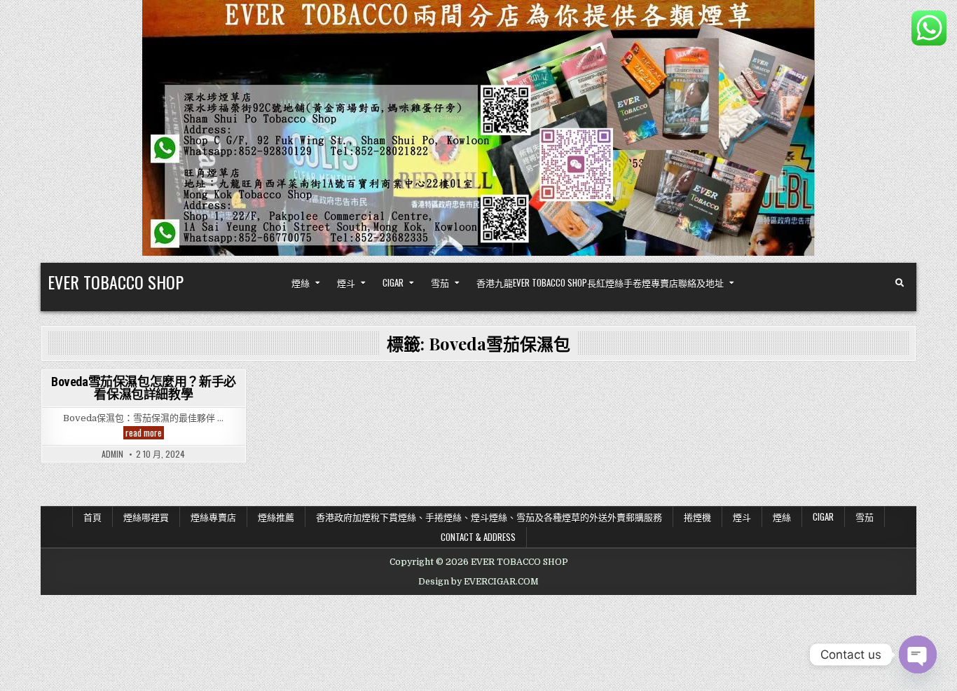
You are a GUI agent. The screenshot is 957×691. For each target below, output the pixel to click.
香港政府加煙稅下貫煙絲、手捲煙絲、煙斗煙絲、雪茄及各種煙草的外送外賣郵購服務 (489, 516)
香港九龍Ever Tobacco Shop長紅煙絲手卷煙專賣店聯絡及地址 (600, 282)
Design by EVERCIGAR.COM (478, 582)
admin (112, 454)
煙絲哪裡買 (146, 516)
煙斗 (346, 282)
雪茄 (440, 282)
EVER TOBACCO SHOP (116, 281)
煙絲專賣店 (213, 516)
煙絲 (300, 282)
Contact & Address (478, 537)
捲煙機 (697, 516)
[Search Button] (899, 283)
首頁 (92, 516)
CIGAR (393, 282)
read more (144, 432)
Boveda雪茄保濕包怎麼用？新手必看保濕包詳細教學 (143, 388)
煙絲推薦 (276, 516)
